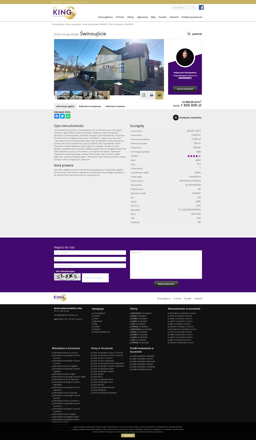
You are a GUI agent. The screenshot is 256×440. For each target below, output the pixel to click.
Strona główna (105, 17)
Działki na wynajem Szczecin (180, 318)
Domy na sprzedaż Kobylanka (104, 392)
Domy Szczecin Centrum (102, 358)
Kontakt (163, 17)
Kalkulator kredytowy (90, 106)
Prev (56, 95)
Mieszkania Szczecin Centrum (65, 352)
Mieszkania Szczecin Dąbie (64, 374)
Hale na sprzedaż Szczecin (180, 340)
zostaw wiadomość (185, 89)
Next (108, 95)
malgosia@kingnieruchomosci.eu (185, 75)
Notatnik (174, 17)
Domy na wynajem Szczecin (180, 316)
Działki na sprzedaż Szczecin (181, 334)
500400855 (185, 78)
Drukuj (151, 95)
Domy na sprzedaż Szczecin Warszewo (108, 363)
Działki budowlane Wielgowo (143, 356)
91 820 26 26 (82, 2)
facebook (201, 7)
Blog (153, 17)
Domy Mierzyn (98, 384)
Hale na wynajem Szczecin (180, 324)
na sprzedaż (141, 329)
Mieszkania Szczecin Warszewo (66, 379)
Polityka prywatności (192, 17)
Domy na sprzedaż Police (102, 379)
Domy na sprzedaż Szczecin (180, 332)
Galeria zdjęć (159, 95)
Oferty (130, 17)
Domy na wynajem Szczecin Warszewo (108, 366)
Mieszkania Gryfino (61, 422)
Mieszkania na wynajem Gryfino (66, 416)
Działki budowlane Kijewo (141, 369)
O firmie (120, 17)
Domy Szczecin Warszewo (103, 360)
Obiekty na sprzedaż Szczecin (181, 342)
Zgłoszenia (142, 17)
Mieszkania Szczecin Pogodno (65, 366)
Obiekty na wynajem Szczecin (181, 326)
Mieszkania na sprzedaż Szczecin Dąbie (69, 376)
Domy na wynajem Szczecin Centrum (107, 352)
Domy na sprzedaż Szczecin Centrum (107, 355)
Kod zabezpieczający (65, 271)
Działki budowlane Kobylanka (143, 366)
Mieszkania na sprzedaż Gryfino (66, 419)
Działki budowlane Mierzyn (142, 358)
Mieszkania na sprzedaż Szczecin (182, 329)
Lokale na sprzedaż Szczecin (181, 337)
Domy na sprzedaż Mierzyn (103, 387)
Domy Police (97, 376)
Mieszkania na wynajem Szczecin (182, 313)
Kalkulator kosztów (115, 106)
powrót (197, 34)
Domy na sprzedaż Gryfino (103, 368)
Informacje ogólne (65, 106)
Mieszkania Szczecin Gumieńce (66, 400)
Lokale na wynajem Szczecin (181, 321)
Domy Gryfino (98, 374)
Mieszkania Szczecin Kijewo (64, 414)
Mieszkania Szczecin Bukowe (65, 392)
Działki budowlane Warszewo (143, 361)
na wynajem (141, 313)
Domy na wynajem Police (102, 382)
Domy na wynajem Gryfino (103, 371)
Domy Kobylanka (99, 390)
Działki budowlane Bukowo (142, 364)
